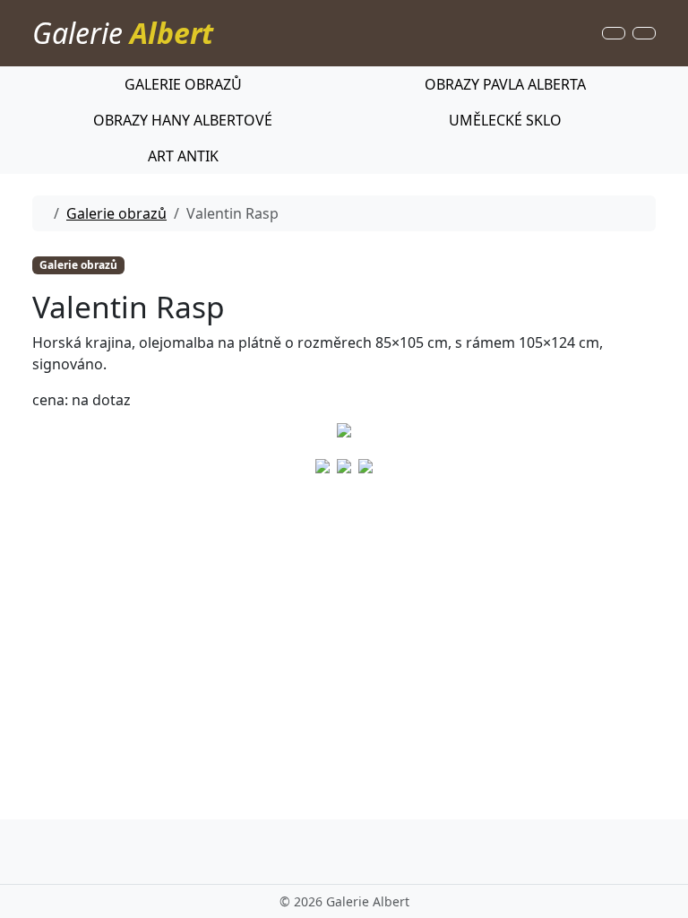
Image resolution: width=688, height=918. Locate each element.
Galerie (122, 32)
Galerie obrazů (116, 213)
